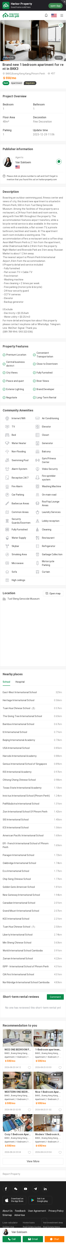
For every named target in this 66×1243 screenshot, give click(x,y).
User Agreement (37, 1210)
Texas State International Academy (22, 787)
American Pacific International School (23, 835)
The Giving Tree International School (22, 716)
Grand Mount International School (21, 910)
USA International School (16, 748)
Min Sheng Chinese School (17, 942)
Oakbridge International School (19, 863)
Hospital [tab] (20, 681)
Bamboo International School (18, 724)
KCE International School (16, 918)
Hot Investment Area (53, 1222)
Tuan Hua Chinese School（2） (19, 708)
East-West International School (20, 692)
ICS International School (16, 827)
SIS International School (16, 819)
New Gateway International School (21, 895)
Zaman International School (18, 958)
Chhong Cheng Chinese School (19, 779)
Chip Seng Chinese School (17, 879)
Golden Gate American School (19, 887)
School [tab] (6, 681)
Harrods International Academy (20, 756)
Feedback (20, 1210)
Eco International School (16, 871)
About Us (8, 1210)
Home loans (29, 1222)
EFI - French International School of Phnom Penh (26, 845)
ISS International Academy (17, 772)
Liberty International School (17, 934)
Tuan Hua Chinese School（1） (19, 926)
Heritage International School (18, 700)
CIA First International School (18, 974)
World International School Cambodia (23, 950)
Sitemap (7, 1215)
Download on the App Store (17, 1199)
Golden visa (8, 1227)
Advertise (19, 1215)
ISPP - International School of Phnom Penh (26, 966)
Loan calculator (10, 1222)
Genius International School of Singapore (25, 764)
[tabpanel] (33, 837)
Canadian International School (19, 902)
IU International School (15, 732)
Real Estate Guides (32, 1227)
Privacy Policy (56, 1210)
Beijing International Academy (19, 740)
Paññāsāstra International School (21, 803)
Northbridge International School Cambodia (26, 982)
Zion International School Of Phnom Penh (25, 811)
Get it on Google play (42, 1199)
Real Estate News (51, 1227)
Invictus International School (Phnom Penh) (26, 795)
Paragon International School (18, 855)
